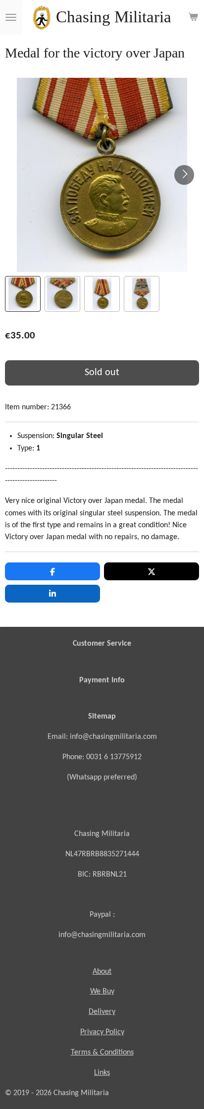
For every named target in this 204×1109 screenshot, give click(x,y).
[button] (23, 294)
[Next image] (184, 175)
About (102, 972)
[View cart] (193, 17)
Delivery (102, 1012)
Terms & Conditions (102, 1052)
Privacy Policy (102, 1032)
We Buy (102, 992)
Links (102, 1073)
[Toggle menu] (11, 17)
